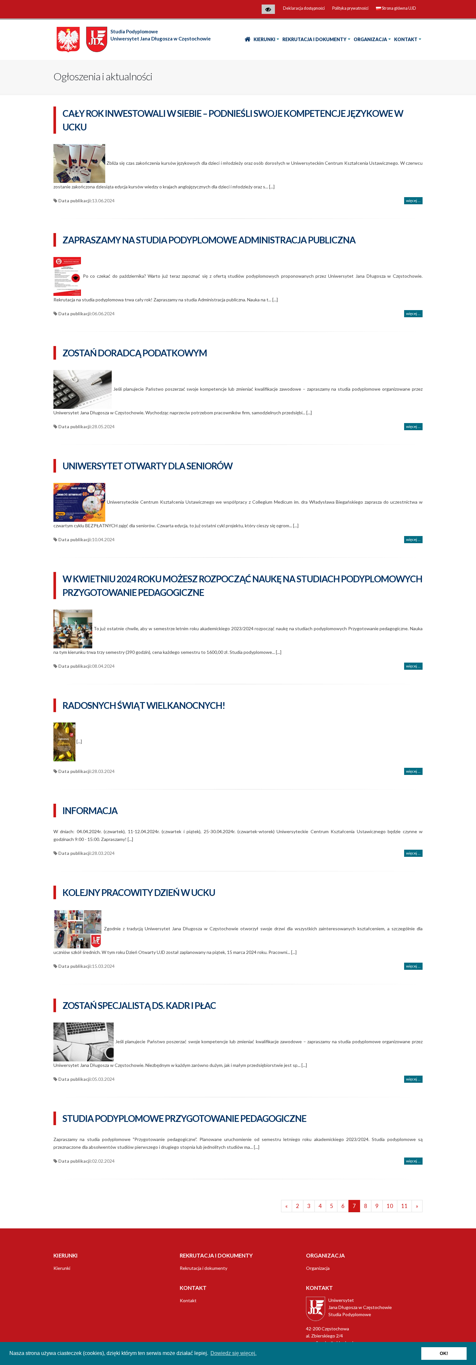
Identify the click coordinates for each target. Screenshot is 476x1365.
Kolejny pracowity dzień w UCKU (138, 892)
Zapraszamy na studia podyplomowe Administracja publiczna (209, 239)
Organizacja (370, 39)
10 (390, 1206)
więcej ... (413, 200)
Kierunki (264, 39)
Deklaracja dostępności (304, 8)
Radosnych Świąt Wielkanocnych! (143, 705)
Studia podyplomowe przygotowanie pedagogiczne (184, 1118)
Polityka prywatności (350, 8)
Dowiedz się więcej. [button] (233, 1353)
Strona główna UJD (399, 8)
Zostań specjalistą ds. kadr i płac (139, 1005)
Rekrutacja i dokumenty (314, 39)
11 (404, 1206)
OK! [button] (444, 1353)
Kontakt (405, 39)
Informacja (90, 810)
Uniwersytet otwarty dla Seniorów (147, 465)
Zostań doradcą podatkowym (134, 352)
